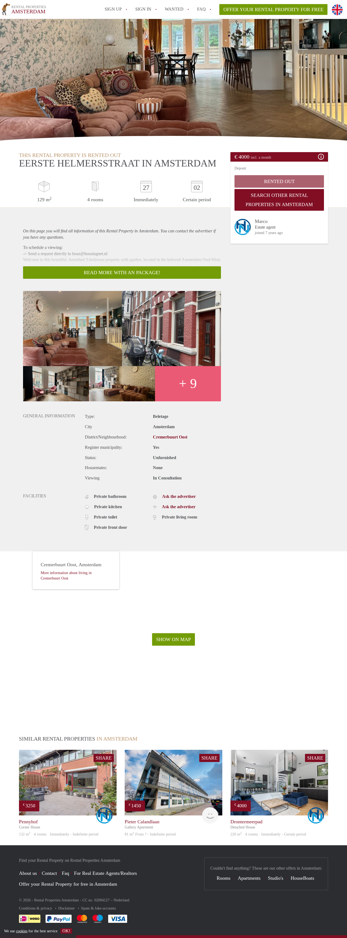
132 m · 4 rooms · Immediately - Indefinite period (58, 834)
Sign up (113, 9)
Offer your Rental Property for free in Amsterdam (68, 884)
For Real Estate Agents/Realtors (105, 873)
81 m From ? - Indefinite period (150, 834)
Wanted (174, 9)
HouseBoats (302, 878)
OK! (66, 931)
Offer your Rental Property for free (273, 9)
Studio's (275, 878)
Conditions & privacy (36, 908)
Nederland (121, 900)
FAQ (201, 9)
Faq (65, 873)
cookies (21, 931)
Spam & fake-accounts (98, 908)
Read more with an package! (122, 272)
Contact (49, 873)
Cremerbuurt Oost (170, 437)
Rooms (223, 878)
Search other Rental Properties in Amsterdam (279, 200)
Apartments (249, 878)
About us (28, 873)
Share (104, 758)
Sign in (143, 9)
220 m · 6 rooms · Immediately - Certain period (268, 834)
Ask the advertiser (179, 496)
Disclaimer (67, 908)
